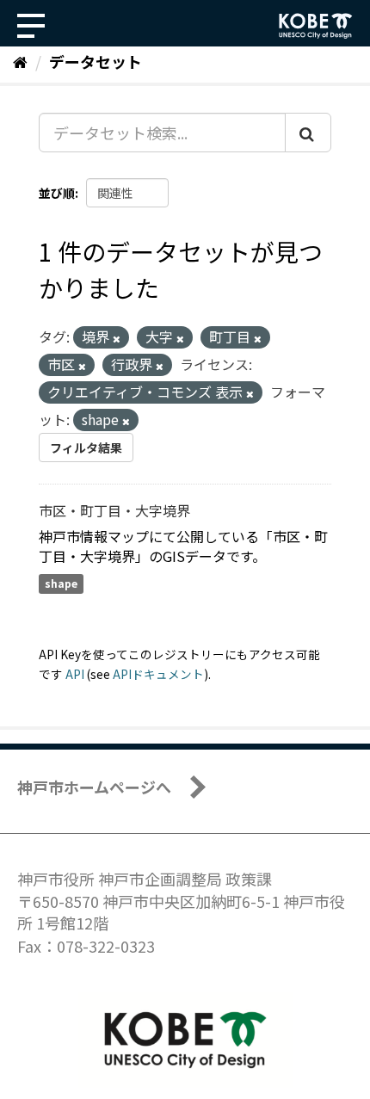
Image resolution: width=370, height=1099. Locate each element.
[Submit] (308, 132)
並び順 (57, 192)
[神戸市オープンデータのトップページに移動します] (316, 26)
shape (61, 584)
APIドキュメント (158, 673)
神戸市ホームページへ (94, 786)
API (74, 673)
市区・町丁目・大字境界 (114, 510)
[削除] (116, 338)
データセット (95, 61)
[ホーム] (20, 61)
